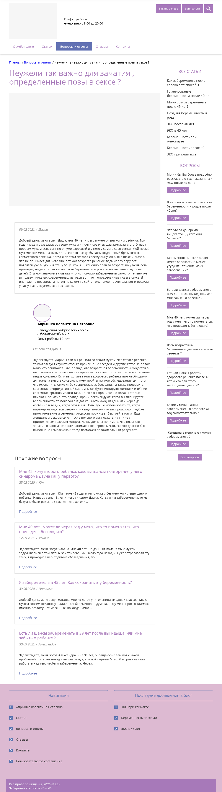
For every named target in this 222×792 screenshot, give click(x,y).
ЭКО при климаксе (181, 154)
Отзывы (102, 46)
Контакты (123, 46)
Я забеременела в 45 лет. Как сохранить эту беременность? (75, 582)
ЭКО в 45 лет (177, 130)
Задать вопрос (168, 8)
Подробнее (28, 511)
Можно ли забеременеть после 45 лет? (186, 104)
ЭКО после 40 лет (180, 124)
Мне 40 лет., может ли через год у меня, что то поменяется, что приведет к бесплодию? (79, 529)
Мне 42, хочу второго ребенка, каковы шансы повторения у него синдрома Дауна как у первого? (80, 474)
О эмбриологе (23, 46)
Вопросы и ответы (74, 46)
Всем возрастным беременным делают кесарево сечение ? (190, 349)
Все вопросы (189, 457)
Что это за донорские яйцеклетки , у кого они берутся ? (184, 234)
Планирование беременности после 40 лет (189, 93)
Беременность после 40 (185, 147)
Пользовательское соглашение (39, 761)
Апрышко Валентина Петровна (39, 707)
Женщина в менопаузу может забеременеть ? (189, 434)
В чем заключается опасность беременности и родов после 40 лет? (189, 206)
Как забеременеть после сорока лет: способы (186, 82)
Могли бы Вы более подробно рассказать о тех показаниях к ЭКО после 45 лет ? (189, 178)
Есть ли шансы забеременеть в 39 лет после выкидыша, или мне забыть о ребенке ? (80, 635)
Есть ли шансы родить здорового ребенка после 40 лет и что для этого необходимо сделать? (188, 379)
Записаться (192, 8)
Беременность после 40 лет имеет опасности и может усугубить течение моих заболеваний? (187, 264)
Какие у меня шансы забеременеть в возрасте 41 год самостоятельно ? (188, 409)
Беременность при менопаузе (182, 139)
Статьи (47, 46)
